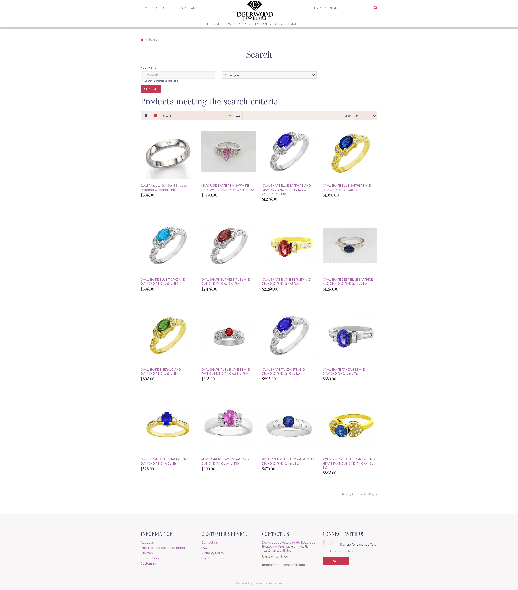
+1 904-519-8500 (276, 556)
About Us (163, 7)
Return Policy (150, 558)
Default (166, 116)
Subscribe (335, 562)
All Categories (233, 75)
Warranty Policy (212, 553)
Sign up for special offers (358, 544)
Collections (258, 24)
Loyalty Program (213, 558)
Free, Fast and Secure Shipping (163, 548)
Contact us (186, 7)
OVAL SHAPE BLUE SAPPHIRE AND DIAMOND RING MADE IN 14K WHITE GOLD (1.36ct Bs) (287, 190)
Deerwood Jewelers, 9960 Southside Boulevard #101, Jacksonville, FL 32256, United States (288, 546)
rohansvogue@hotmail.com (285, 565)
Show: (348, 115)
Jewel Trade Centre (268, 583)
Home (145, 7)
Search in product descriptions (161, 80)
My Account (324, 7)
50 (357, 116)
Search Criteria (149, 68)
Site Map (147, 553)
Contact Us (209, 542)
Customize (148, 563)
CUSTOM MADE (287, 24)
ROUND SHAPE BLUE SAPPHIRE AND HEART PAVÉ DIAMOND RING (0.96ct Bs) (349, 463)
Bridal (213, 24)
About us (147, 542)
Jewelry (232, 24)
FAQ (204, 548)
